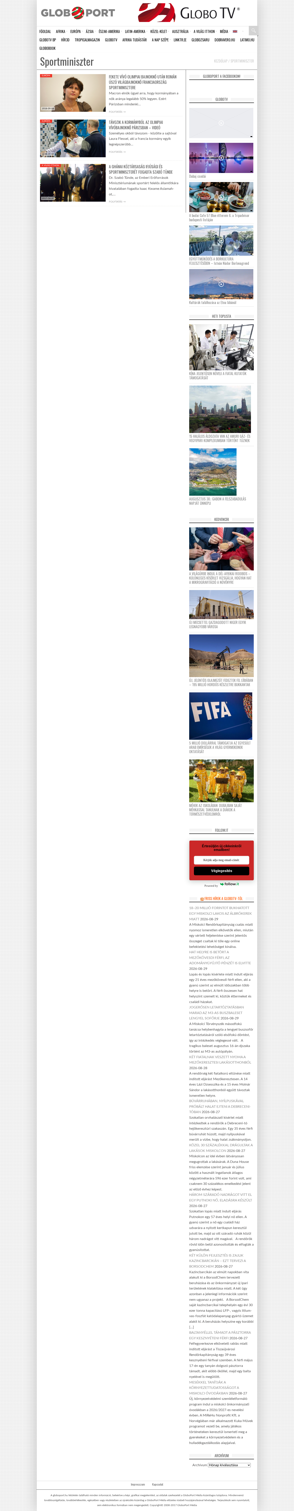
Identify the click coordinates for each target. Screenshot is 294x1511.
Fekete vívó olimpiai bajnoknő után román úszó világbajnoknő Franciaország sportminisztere (142, 82)
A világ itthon (50, 165)
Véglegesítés (221, 871)
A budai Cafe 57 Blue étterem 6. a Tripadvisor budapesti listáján (219, 217)
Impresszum (138, 1484)
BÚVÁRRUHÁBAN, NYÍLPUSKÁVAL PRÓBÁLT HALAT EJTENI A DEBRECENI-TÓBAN (220, 1106)
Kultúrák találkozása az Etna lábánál (212, 302)
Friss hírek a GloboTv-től (223, 898)
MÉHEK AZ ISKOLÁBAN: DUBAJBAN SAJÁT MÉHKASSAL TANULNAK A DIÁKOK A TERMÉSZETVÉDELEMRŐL (215, 810)
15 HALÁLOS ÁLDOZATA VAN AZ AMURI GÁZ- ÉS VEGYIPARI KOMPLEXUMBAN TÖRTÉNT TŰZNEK (219, 438)
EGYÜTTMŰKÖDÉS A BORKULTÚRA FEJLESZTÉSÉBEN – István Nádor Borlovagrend (219, 261)
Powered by (211, 885)
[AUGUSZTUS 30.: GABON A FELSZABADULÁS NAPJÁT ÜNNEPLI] (214, 472)
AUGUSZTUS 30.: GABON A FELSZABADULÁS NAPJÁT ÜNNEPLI (217, 501)
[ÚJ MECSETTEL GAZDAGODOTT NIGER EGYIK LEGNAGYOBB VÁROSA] (223, 604)
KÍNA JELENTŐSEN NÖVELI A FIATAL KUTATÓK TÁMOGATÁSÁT (217, 375)
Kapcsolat (157, 1484)
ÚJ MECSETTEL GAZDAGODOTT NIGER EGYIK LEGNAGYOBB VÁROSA (217, 624)
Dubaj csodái (197, 176)
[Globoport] (78, 12)
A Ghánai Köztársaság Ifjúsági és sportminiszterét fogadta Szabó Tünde (141, 169)
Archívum (199, 1465)
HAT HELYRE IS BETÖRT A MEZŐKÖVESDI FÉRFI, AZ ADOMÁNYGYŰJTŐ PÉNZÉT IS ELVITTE (220, 957)
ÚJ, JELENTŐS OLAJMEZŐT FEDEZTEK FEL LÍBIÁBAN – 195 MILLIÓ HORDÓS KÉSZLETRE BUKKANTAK (221, 682)
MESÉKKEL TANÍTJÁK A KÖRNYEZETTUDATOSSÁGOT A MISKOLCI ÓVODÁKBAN (214, 1388)
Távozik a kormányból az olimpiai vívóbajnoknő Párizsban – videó (136, 124)
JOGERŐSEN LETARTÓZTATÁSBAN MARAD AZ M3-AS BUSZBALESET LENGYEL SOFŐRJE (216, 1013)
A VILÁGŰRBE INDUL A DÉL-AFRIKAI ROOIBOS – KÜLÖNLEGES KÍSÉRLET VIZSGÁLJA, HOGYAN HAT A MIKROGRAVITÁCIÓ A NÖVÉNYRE (220, 578)
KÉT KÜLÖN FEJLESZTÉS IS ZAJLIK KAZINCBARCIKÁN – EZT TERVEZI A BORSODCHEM (217, 1261)
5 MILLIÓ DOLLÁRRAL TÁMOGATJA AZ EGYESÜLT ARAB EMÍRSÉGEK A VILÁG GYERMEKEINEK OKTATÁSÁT (220, 747)
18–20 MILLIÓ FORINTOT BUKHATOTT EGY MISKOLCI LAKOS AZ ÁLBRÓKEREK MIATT (220, 913)
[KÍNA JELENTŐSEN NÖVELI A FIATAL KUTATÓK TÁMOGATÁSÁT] (223, 347)
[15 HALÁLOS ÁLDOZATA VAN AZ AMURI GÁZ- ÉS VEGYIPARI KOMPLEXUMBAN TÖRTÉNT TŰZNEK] (221, 409)
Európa (46, 76)
